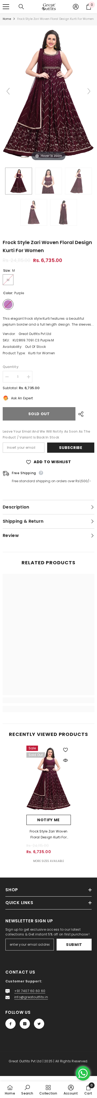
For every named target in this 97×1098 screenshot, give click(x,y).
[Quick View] (65, 760)
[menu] (6, 6)
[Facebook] (10, 1024)
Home (7, 19)
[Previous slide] (8, 91)
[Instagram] (25, 1024)
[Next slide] (89, 91)
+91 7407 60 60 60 (29, 991)
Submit (74, 944)
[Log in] (75, 6)
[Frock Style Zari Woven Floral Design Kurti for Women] (18, 181)
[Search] (21, 6)
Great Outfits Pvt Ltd (35, 333)
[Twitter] (39, 1024)
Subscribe (70, 447)
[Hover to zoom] (48, 93)
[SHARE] (79, 414)
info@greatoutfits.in (31, 997)
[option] (48, 805)
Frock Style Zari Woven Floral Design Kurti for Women (48, 834)
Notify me (48, 820)
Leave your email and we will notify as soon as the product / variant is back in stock (46, 434)
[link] (48, 700)
